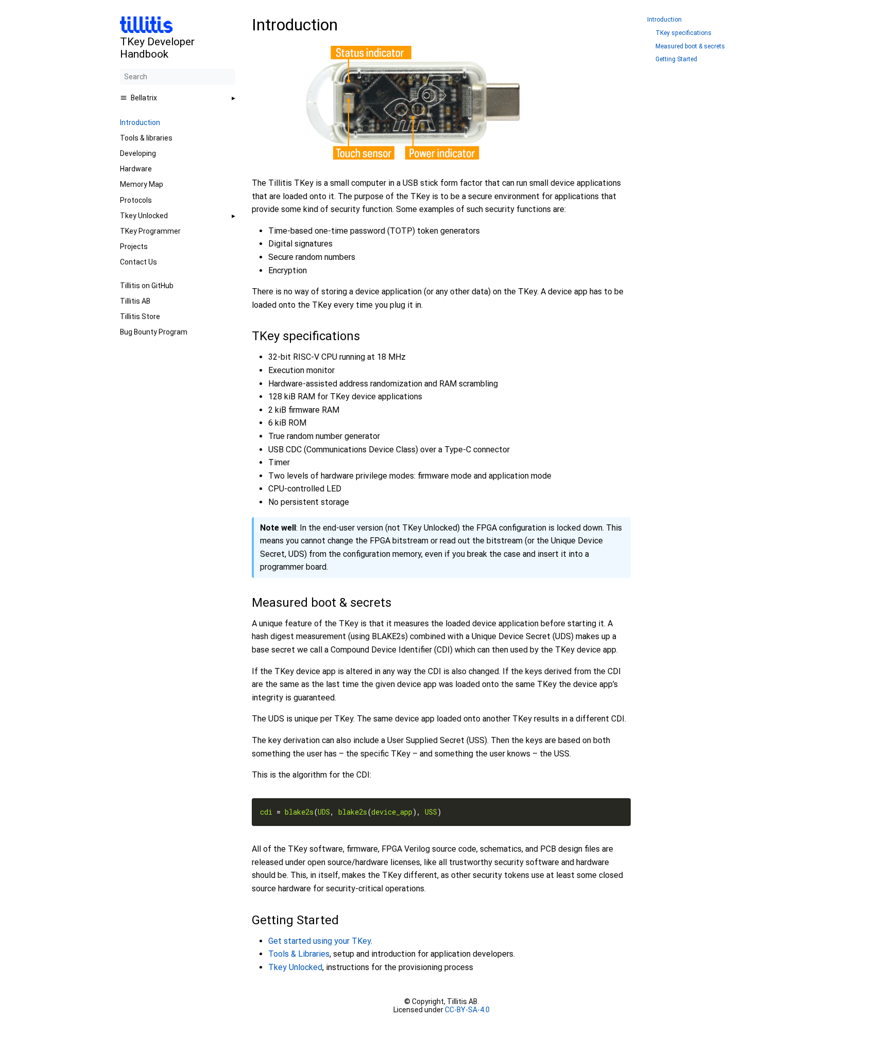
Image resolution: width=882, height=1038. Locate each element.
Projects (134, 246)
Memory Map (141, 184)
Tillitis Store (140, 316)
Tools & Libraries (299, 954)
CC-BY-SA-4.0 (466, 1010)
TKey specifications (683, 33)
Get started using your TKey (319, 941)
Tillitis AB (135, 301)
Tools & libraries (146, 138)
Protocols (136, 200)
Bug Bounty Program (153, 332)
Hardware (136, 169)
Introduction (140, 122)
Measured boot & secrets (690, 46)
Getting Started (676, 59)
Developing (138, 153)
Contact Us (138, 262)
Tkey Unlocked (144, 216)
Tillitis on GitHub (147, 286)
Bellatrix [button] (144, 98)
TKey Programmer (150, 231)
